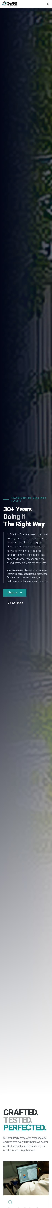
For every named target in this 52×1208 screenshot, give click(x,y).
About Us (13, 592)
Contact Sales (15, 602)
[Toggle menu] (47, 4)
